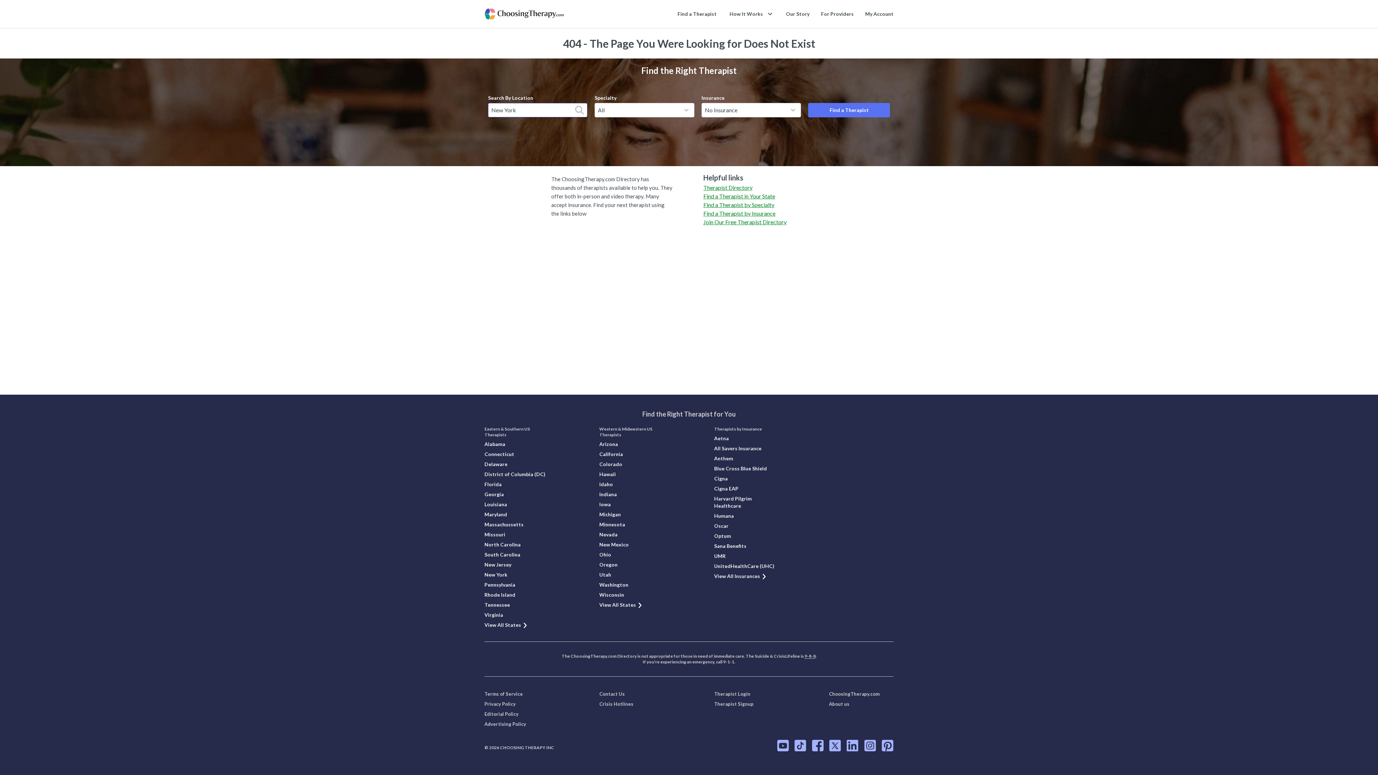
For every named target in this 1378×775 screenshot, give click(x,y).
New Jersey (497, 565)
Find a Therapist (697, 14)
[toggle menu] (686, 110)
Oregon (608, 565)
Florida (493, 484)
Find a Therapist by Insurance (739, 213)
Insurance (713, 98)
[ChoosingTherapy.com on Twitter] (835, 745)
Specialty (606, 98)
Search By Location (510, 98)
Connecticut (499, 454)
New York (495, 575)
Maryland (495, 514)
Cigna (721, 478)
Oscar (721, 526)
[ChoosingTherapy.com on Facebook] (818, 745)
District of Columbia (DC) (514, 474)
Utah (605, 575)
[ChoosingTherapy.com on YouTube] (783, 745)
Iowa (605, 504)
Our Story (798, 14)
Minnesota (612, 524)
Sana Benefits (730, 546)
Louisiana (495, 504)
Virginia (493, 615)
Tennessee (497, 605)
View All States (502, 625)
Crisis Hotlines (616, 704)
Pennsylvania (499, 585)
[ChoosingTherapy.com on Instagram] (870, 745)
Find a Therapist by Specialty (738, 204)
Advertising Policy (505, 724)
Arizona (608, 444)
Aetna (721, 438)
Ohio (605, 554)
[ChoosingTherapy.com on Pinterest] (888, 745)
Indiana (608, 494)
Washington (613, 585)
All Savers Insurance (737, 448)
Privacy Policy (500, 704)
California (611, 454)
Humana (724, 516)
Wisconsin (611, 595)
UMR (720, 556)
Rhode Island (499, 595)
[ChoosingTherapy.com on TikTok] (800, 745)
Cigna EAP (726, 488)
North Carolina (502, 544)
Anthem (723, 458)
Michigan (610, 514)
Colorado (610, 464)
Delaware (495, 464)
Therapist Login (732, 694)
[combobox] (537, 110)
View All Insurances (737, 576)
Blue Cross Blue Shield (740, 468)
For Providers (837, 14)
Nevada (608, 534)
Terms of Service (503, 694)
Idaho (606, 484)
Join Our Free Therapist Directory (745, 222)
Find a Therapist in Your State (739, 196)
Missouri (494, 534)
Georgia (494, 494)
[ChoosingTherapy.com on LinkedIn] (852, 745)
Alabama (494, 444)
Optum (722, 536)
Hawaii (607, 474)
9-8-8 (810, 656)
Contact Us (612, 694)
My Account (879, 14)
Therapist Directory (728, 187)
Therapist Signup (734, 704)
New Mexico (614, 544)
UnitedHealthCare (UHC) (744, 566)
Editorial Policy (501, 714)
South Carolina (502, 554)
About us (839, 704)
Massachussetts (504, 524)
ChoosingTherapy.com (854, 694)
